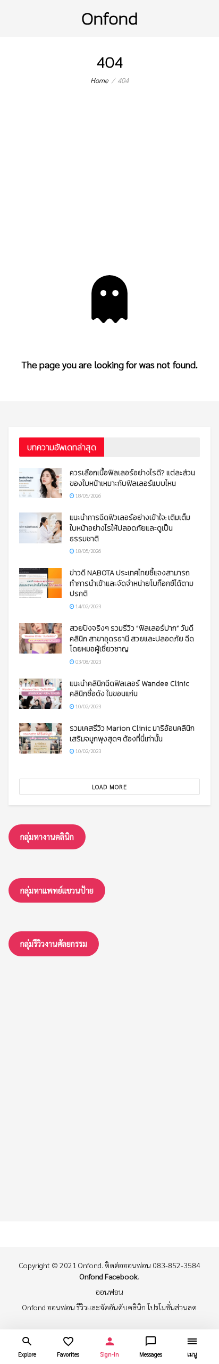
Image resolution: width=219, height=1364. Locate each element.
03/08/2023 (87, 661)
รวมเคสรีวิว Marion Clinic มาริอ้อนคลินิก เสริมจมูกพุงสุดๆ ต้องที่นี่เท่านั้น (132, 734)
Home (99, 80)
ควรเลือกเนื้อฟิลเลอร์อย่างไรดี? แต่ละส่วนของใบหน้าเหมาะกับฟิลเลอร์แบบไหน (132, 478)
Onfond (109, 18)
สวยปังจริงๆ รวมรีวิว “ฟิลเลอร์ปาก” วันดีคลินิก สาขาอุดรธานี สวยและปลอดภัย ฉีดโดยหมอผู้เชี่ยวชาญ (132, 639)
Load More (109, 787)
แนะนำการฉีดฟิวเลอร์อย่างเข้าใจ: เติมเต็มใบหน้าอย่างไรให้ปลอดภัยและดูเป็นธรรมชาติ (130, 528)
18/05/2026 (87, 495)
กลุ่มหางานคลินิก (47, 836)
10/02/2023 (87, 705)
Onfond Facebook (109, 1276)
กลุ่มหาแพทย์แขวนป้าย (57, 890)
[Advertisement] (109, 189)
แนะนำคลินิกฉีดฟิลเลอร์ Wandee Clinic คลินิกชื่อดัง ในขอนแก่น (129, 689)
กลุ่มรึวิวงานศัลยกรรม (53, 943)
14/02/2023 (87, 605)
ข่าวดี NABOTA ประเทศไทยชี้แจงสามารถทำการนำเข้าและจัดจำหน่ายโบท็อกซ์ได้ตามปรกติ (131, 583)
